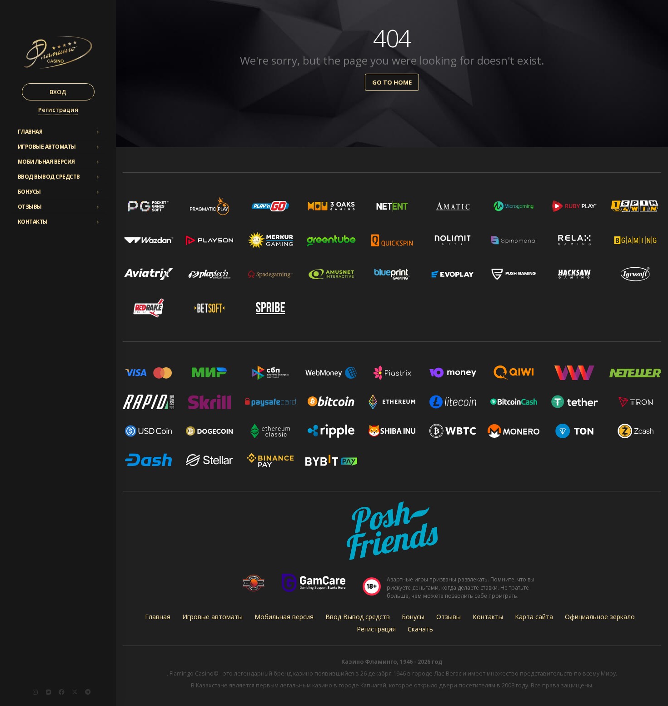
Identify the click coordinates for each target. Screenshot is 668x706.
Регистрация (58, 109)
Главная (30, 131)
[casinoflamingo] (48, 692)
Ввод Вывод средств (49, 176)
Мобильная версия (46, 161)
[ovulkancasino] (74, 692)
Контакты (33, 221)
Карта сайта (534, 616)
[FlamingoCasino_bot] (87, 692)
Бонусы (29, 191)
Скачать (420, 629)
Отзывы (30, 206)
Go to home (392, 82)
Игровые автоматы (47, 146)
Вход (58, 92)
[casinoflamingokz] (61, 692)
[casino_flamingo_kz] (35, 692)
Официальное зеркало (600, 616)
